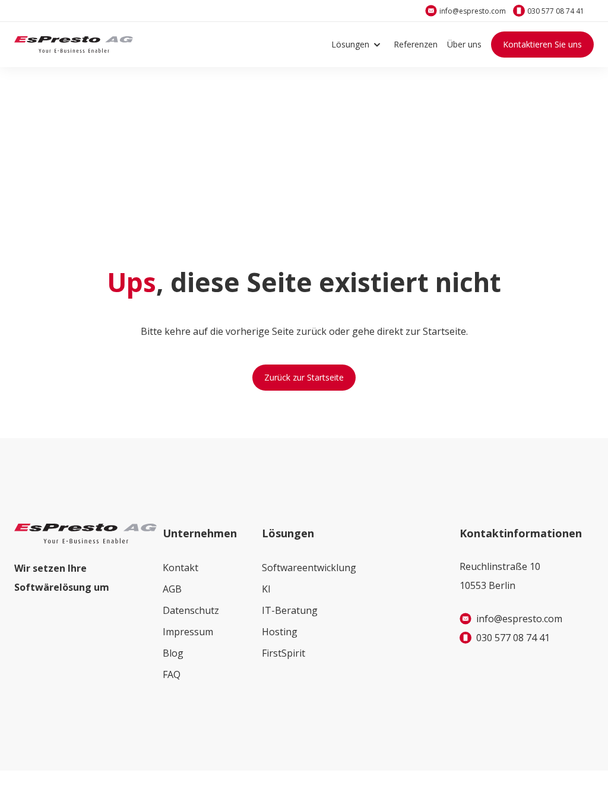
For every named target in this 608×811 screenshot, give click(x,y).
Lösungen (350, 44)
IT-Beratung (290, 610)
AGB (172, 588)
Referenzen (416, 44)
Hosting (279, 631)
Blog (173, 653)
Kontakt (180, 567)
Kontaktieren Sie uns (542, 44)
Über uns (464, 44)
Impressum (188, 631)
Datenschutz (191, 610)
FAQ (171, 674)
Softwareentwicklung (309, 567)
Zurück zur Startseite (304, 377)
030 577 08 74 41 (555, 11)
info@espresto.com (472, 11)
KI (266, 588)
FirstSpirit (283, 653)
